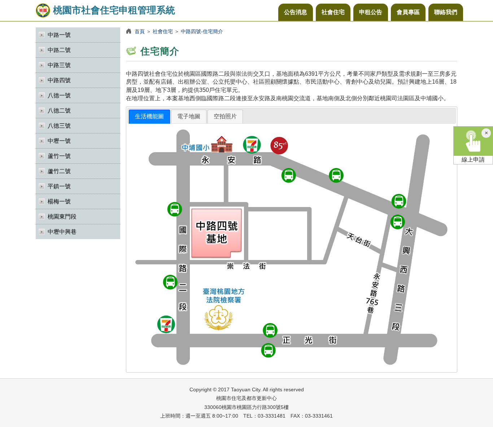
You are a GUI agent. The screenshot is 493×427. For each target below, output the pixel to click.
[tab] (149, 117)
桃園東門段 (62, 217)
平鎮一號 (59, 186)
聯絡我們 (445, 12)
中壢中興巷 (62, 232)
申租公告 (370, 12)
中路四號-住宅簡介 (202, 31)
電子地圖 (188, 116)
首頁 (140, 31)
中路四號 (59, 80)
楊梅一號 (59, 201)
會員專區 (408, 12)
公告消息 (295, 12)
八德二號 (59, 110)
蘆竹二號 (59, 171)
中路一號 (59, 35)
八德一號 (59, 95)
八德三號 (59, 126)
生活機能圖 (149, 116)
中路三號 (59, 65)
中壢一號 (59, 141)
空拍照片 (225, 116)
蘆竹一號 (59, 156)
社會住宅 (333, 12)
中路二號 (59, 50)
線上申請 (473, 160)
